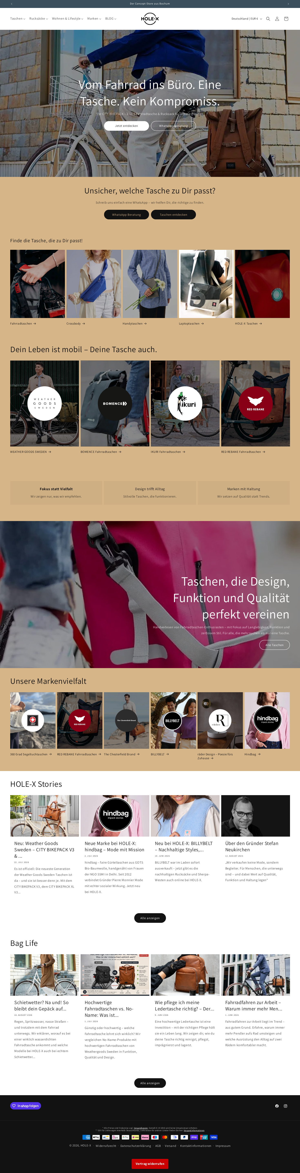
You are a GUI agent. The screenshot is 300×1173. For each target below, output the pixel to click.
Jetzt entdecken (126, 126)
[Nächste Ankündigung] (288, 4)
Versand (170, 1146)
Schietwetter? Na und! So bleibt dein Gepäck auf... (41, 1005)
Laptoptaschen (189, 324)
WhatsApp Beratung (173, 126)
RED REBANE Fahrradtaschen (241, 452)
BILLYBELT (158, 754)
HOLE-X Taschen (246, 324)
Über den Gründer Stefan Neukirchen (252, 846)
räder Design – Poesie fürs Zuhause (215, 756)
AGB (158, 1146)
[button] (17, 18)
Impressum (223, 1146)
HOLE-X (86, 1145)
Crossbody (74, 324)
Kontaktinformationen (195, 1146)
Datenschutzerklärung (135, 1146)
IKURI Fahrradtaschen (166, 452)
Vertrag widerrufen (150, 1164)
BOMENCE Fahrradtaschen (99, 452)
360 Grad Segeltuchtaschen (29, 754)
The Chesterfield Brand (119, 754)
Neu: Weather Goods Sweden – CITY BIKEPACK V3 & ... (44, 849)
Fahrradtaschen (21, 324)
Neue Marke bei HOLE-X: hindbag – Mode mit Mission (115, 846)
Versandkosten (141, 1128)
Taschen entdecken (173, 214)
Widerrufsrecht (106, 1146)
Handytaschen (132, 324)
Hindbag (250, 754)
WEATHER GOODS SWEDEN (28, 452)
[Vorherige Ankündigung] (11, 4)
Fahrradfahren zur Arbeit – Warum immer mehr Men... (253, 1005)
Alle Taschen (275, 645)
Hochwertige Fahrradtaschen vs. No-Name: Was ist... (109, 1008)
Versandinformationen (194, 1130)
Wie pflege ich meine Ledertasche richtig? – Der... (184, 1005)
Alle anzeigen (150, 918)
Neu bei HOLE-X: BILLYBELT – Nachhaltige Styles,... (184, 846)
